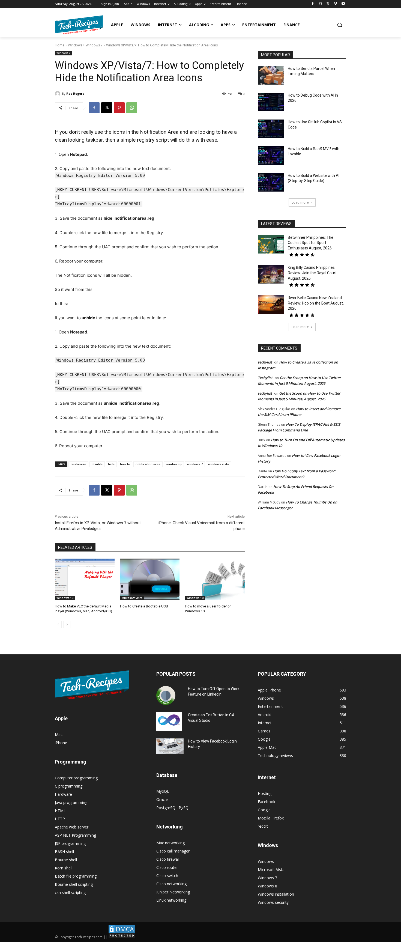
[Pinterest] (119, 107)
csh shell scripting (70, 892)
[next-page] (67, 624)
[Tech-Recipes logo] (79, 24)
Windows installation (276, 894)
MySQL (162, 791)
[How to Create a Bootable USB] (150, 579)
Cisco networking (171, 883)
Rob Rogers (75, 93)
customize (78, 464)
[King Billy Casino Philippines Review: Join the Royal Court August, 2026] (271, 274)
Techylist (265, 377)
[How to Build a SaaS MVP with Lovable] (271, 155)
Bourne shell (66, 859)
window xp (174, 464)
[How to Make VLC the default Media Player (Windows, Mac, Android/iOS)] (85, 579)
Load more (300, 202)
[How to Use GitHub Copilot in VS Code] (271, 129)
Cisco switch (167, 875)
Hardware (63, 794)
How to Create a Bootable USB (144, 606)
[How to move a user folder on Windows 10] (215, 579)
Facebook (266, 801)
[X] (328, 4)
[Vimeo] (335, 4)
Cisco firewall (167, 859)
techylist (265, 362)
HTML (60, 810)
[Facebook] (313, 4)
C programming (68, 786)
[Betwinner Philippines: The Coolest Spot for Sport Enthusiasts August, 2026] (271, 244)
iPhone (61, 742)
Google (264, 809)
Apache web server (71, 827)
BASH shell (64, 851)
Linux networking (171, 900)
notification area (148, 464)
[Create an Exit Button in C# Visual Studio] (169, 721)
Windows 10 (64, 598)
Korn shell (63, 868)
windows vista (218, 464)
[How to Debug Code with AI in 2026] (271, 102)
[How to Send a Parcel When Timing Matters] (271, 75)
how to (125, 464)
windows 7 (195, 464)
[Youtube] (343, 4)
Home (59, 45)
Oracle (162, 799)
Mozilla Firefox (271, 818)
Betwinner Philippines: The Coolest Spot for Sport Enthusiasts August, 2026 (310, 242)
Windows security (273, 902)
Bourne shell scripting (74, 884)
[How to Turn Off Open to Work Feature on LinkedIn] (165, 695)
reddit (263, 826)
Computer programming (76, 777)
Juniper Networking (173, 892)
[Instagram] (320, 4)
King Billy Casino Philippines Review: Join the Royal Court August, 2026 (312, 272)
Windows (75, 45)
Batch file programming (76, 876)
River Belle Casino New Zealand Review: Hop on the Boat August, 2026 (316, 303)
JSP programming (70, 843)
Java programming (71, 802)
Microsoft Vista (132, 598)
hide (111, 464)
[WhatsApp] (131, 107)
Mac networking (170, 842)
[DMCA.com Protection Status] (121, 937)
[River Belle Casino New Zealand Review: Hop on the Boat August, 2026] (271, 304)
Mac (58, 734)
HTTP (60, 818)
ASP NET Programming (75, 835)
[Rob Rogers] (58, 93)
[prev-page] (58, 624)
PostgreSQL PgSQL (173, 807)
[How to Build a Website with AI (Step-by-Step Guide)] (271, 182)
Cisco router (167, 867)
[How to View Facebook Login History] (170, 746)
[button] (339, 24)
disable (97, 464)
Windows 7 (94, 45)
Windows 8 (267, 886)
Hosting (264, 793)
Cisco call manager (173, 851)
